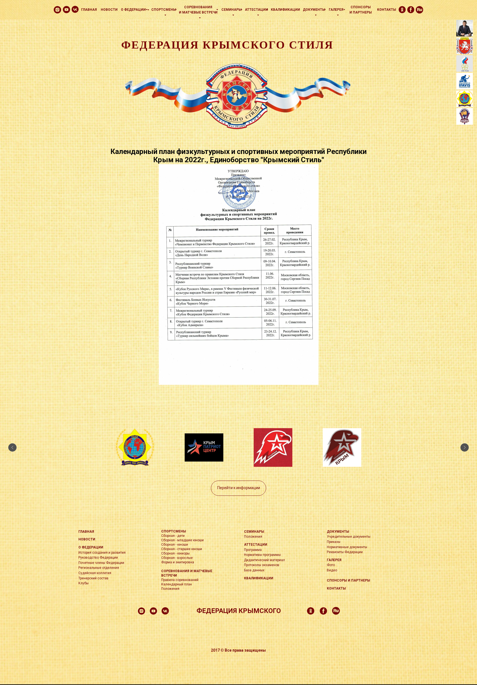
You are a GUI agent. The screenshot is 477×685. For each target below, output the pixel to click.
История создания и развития (102, 553)
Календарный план (176, 584)
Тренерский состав (93, 578)
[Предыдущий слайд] (12, 447)
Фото (331, 565)
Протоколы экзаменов (261, 565)
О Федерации (133, 10)
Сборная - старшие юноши (181, 549)
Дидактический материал (264, 560)
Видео (332, 570)
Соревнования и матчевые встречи (198, 9)
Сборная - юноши (174, 545)
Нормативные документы (347, 547)
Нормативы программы (262, 555)
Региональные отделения (98, 568)
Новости (109, 10)
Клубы (83, 583)
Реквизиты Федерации (345, 552)
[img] (75, 9)
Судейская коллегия (94, 573)
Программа (253, 550)
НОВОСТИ (86, 539)
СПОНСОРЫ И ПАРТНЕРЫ (348, 580)
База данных (254, 570)
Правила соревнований (179, 580)
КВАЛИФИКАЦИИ (285, 10)
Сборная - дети (173, 536)
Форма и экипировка (177, 562)
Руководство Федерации (98, 557)
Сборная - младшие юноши (182, 540)
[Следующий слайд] (464, 447)
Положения (170, 589)
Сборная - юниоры (175, 553)
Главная (89, 10)
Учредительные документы (348, 537)
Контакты (386, 10)
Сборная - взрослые (177, 558)
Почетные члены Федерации (101, 563)
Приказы (333, 542)
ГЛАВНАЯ (86, 532)
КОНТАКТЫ (336, 588)
